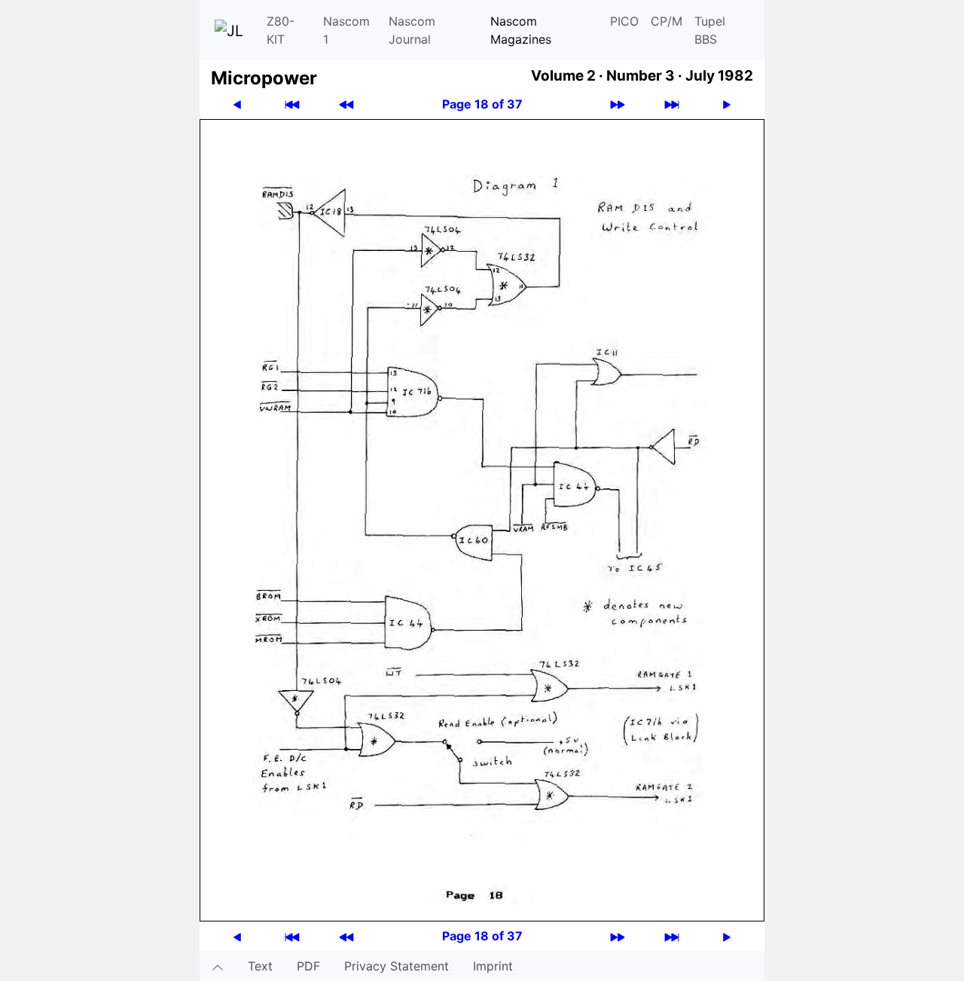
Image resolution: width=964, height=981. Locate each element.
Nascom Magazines (520, 30)
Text (260, 965)
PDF (308, 965)
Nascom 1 (346, 30)
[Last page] (671, 104)
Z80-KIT (280, 30)
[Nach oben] (218, 966)
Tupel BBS (709, 30)
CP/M (666, 21)
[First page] (292, 104)
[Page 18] (482, 519)
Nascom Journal (412, 30)
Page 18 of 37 (482, 104)
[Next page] (726, 104)
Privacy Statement (396, 965)
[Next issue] (617, 104)
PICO (624, 21)
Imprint (493, 965)
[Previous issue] (346, 104)
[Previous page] (237, 104)
